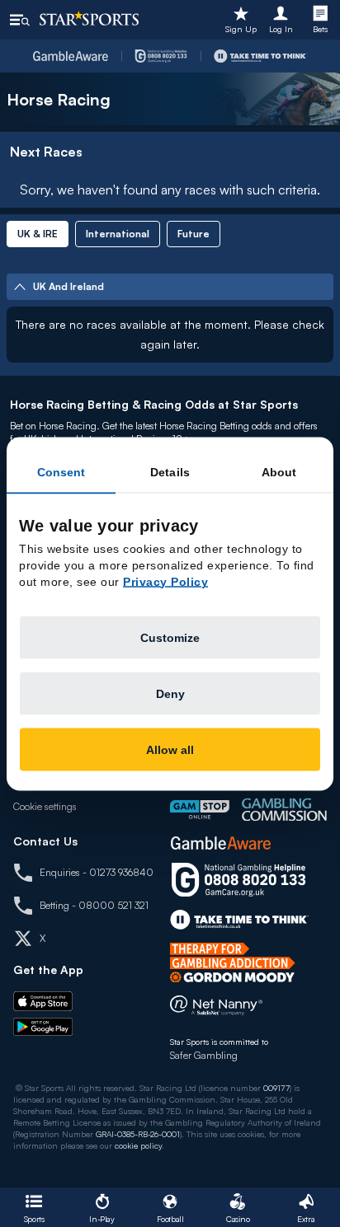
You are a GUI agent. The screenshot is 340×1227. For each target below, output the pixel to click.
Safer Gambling (204, 1055)
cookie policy (138, 1145)
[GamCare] (161, 56)
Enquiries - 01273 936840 (96, 872)
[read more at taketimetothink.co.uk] (239, 920)
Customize (170, 637)
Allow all (170, 749)
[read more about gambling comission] (284, 810)
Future (193, 233)
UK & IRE (37, 233)
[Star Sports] (89, 18)
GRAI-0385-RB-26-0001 (138, 1134)
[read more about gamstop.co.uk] (199, 809)
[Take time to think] (260, 56)
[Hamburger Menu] (20, 20)
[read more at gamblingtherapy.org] (237, 962)
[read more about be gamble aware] (220, 843)
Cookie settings (45, 806)
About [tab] (279, 471)
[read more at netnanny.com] (216, 1009)
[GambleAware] (70, 56)
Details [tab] (170, 471)
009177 (276, 1088)
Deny (170, 693)
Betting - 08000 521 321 (94, 905)
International (117, 233)
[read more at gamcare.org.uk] (238, 880)
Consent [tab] (61, 471)
